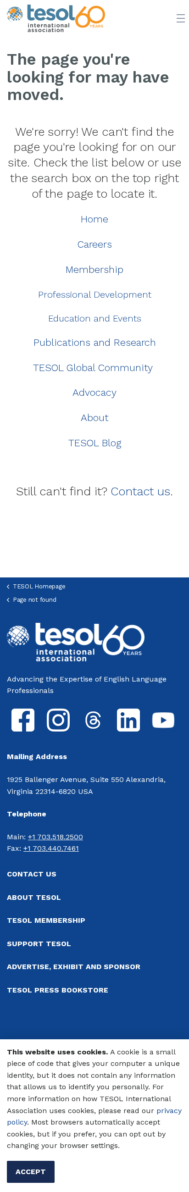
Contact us (140, 491)
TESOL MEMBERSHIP (46, 920)
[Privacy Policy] (155, 1110)
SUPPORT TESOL (39, 943)
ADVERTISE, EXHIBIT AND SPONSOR (73, 966)
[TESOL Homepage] (76, 641)
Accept (31, 1171)
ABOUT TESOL (34, 897)
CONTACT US (31, 874)
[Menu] (180, 18)
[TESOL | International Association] (56, 18)
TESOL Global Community (93, 367)
